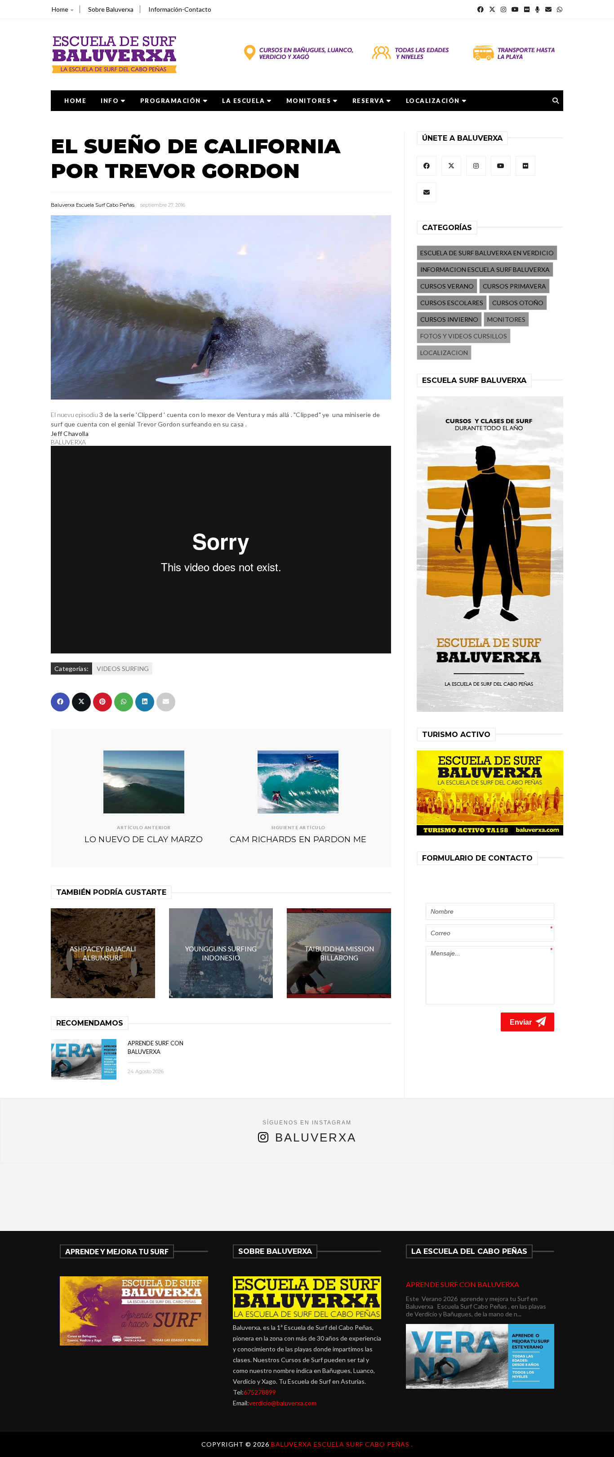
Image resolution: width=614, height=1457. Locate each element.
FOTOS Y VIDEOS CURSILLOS (463, 336)
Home (60, 9)
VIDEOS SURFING (123, 668)
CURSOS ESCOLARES (451, 303)
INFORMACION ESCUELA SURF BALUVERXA (485, 269)
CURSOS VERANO (447, 286)
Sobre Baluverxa (110, 9)
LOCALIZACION (444, 352)
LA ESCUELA (243, 100)
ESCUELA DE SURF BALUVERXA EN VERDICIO (487, 253)
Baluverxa (315, 1137)
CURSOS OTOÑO (517, 303)
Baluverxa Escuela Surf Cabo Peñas (92, 205)
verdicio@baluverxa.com (282, 1403)
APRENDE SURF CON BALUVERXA (462, 1284)
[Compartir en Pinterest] (102, 702)
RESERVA (368, 100)
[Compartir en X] (81, 702)
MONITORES (308, 100)
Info (110, 100)
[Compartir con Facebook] (60, 702)
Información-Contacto (179, 9)
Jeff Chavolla (70, 433)
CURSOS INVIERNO (449, 319)
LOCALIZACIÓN (433, 100)
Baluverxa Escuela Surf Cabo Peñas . (342, 1444)
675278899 (260, 1392)
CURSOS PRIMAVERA (514, 286)
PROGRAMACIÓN (170, 100)
